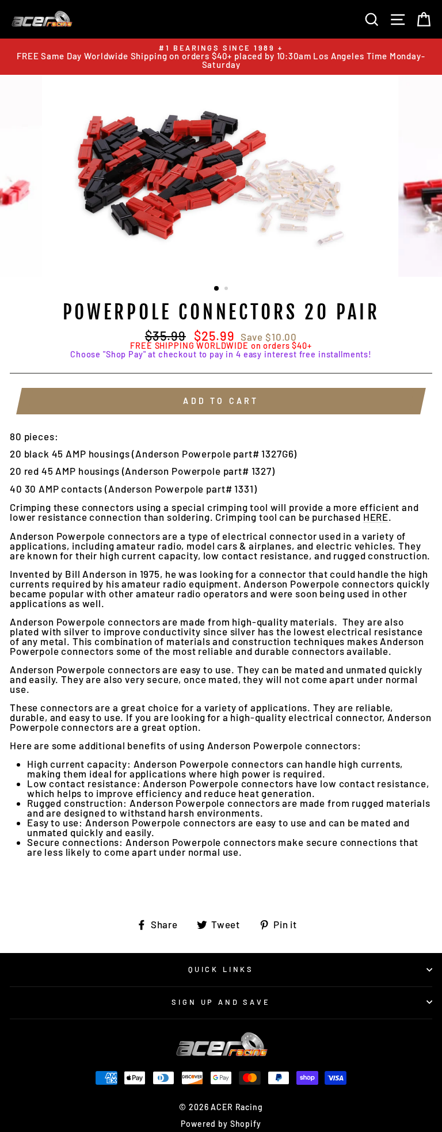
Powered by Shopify (221, 1124)
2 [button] (227, 289)
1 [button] (217, 289)
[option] (221, 56)
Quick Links (221, 969)
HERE (375, 517)
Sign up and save (221, 1002)
